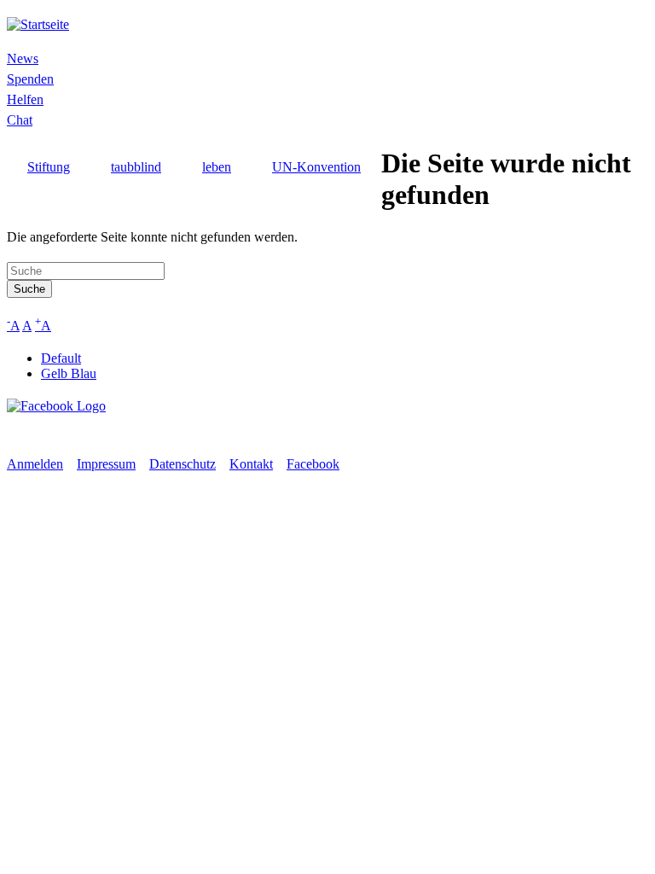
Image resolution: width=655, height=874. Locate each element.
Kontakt (251, 464)
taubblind (136, 167)
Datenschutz (182, 464)
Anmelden (35, 464)
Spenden (30, 79)
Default (61, 358)
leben (216, 167)
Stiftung (48, 167)
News (22, 58)
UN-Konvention (316, 167)
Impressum (106, 464)
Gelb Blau (68, 373)
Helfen (25, 99)
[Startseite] (38, 24)
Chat (19, 120)
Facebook (313, 464)
